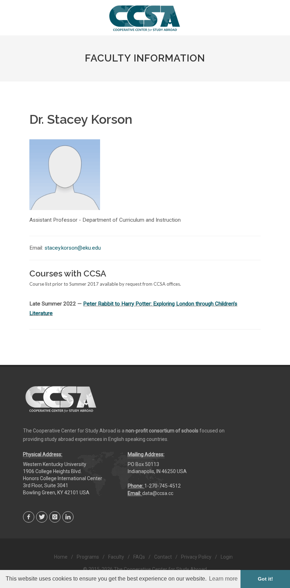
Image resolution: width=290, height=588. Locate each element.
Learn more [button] (223, 579)
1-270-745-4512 (162, 486)
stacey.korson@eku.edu (73, 248)
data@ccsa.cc (157, 493)
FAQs (139, 557)
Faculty (116, 557)
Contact (163, 557)
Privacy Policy (196, 557)
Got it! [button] (265, 579)
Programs (88, 557)
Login (227, 557)
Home (61, 557)
